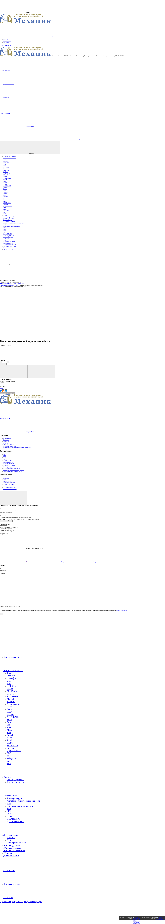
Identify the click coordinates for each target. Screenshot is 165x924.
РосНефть (6, 162)
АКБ (4, 224)
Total (4, 159)
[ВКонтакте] (1, 391)
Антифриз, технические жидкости (13, 223)
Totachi (5, 192)
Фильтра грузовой (8, 217)
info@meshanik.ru (31, 126)
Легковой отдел (8, 237)
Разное (5, 169)
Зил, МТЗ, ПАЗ (7, 460)
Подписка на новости (9, 446)
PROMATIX (7, 203)
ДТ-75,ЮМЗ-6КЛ (8, 235)
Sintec (5, 190)
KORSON (6, 167)
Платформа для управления (149, 917)
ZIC (4, 209)
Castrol (5, 201)
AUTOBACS (7, 186)
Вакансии (6, 42)
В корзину (3, 364)
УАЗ (4, 240)
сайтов (130, 918)
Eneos (5, 212)
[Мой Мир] (6, 391)
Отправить (3, 521)
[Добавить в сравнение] (41, 371)
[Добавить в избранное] (13, 371)
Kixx (4, 165)
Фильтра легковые (8, 218)
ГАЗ (4, 456)
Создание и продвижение (126, 917)
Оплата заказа (7, 41)
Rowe (5, 189)
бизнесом (153, 918)
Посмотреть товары (6, 607)
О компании (6, 70)
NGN (5, 198)
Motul (5, 193)
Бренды (5, 39)
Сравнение (5, 901)
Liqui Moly (6, 170)
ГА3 (4, 230)
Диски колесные (8, 249)
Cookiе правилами (121, 610)
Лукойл (5, 184)
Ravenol (5, 204)
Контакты (6, 97)
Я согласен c (16, 517)
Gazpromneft (7, 178)
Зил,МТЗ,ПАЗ (7, 234)
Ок (1, 613)
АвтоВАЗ (6, 478)
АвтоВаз (6, 238)
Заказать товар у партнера (7, 393)
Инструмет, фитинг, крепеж (11, 226)
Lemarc (5, 181)
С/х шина (6, 248)
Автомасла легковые (9, 158)
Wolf (4, 164)
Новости (6, 443)
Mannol (5, 175)
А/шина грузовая (8, 243)
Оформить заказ (4, 591)
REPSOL (6, 176)
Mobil (5, 187)
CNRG (5, 179)
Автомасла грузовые (9, 156)
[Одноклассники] (3, 391)
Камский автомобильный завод (12, 471)
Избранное (17, 901)
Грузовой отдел (7, 220)
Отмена (10, 521)
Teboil (5, 199)
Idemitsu (5, 161)
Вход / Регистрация (5, 45)
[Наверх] (13, 498)
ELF (4, 207)
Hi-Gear (5, 172)
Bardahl (5, 196)
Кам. (4, 227)
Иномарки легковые (9, 241)
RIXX (5, 182)
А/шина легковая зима (9, 246)
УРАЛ (5, 232)
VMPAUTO (6, 173)
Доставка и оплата (8, 84)
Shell (4, 195)
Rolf (4, 213)
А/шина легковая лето (9, 244)
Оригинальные (7, 206)
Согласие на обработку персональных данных (17, 447)
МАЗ (4, 229)
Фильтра (5, 215)
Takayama (6, 210)
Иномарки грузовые (9, 221)
